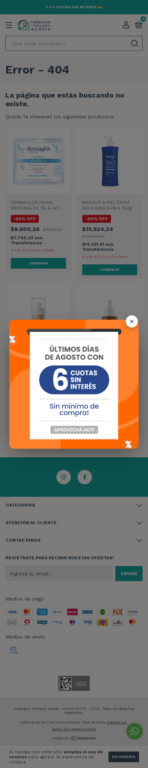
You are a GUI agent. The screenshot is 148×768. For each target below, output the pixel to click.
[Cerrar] (132, 321)
